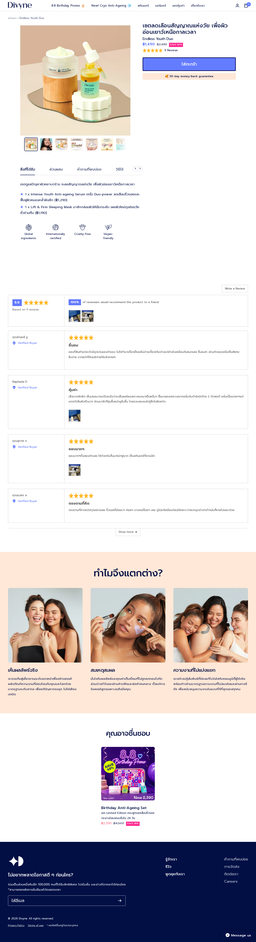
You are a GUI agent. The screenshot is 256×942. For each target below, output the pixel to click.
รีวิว (168, 866)
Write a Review (235, 288)
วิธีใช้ (119, 169)
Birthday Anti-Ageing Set (124, 808)
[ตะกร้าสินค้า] (246, 5)
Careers (231, 881)
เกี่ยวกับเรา (198, 5)
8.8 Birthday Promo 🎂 (68, 5)
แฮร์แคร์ (160, 5)
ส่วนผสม (56, 169)
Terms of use (36, 925)
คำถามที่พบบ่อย (89, 169)
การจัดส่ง (231, 866)
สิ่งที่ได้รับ (27, 169)
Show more (126, 532)
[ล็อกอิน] (237, 5)
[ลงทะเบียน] (120, 900)
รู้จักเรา (171, 859)
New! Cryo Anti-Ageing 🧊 (111, 5)
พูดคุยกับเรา (175, 874)
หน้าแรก (12, 18)
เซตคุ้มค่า (178, 5)
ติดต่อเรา (231, 874)
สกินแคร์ (143, 5)
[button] (160, 50)
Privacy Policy (16, 925)
